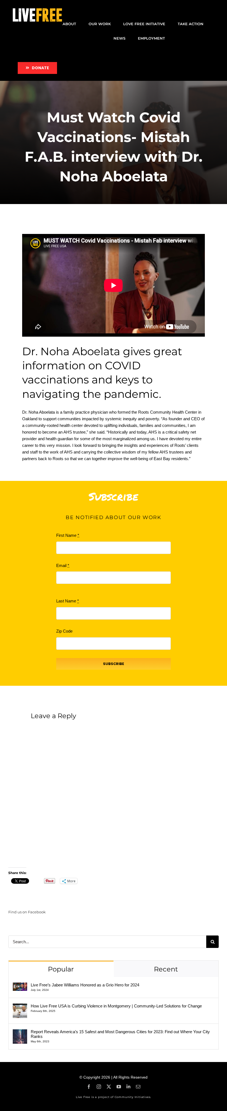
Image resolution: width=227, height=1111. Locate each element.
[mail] (138, 1086)
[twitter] (109, 1086)
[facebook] (89, 1086)
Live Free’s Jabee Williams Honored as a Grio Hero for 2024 (85, 985)
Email (62, 565)
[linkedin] (128, 1086)
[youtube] (119, 1086)
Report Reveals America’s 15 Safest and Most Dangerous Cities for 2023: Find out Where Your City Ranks (120, 1034)
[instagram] (99, 1086)
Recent (166, 969)
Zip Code (64, 631)
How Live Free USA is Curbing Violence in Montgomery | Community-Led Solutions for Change (116, 1006)
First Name (67, 535)
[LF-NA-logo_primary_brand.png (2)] (37, 10)
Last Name (67, 601)
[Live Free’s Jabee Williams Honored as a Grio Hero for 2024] (20, 985)
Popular (61, 969)
